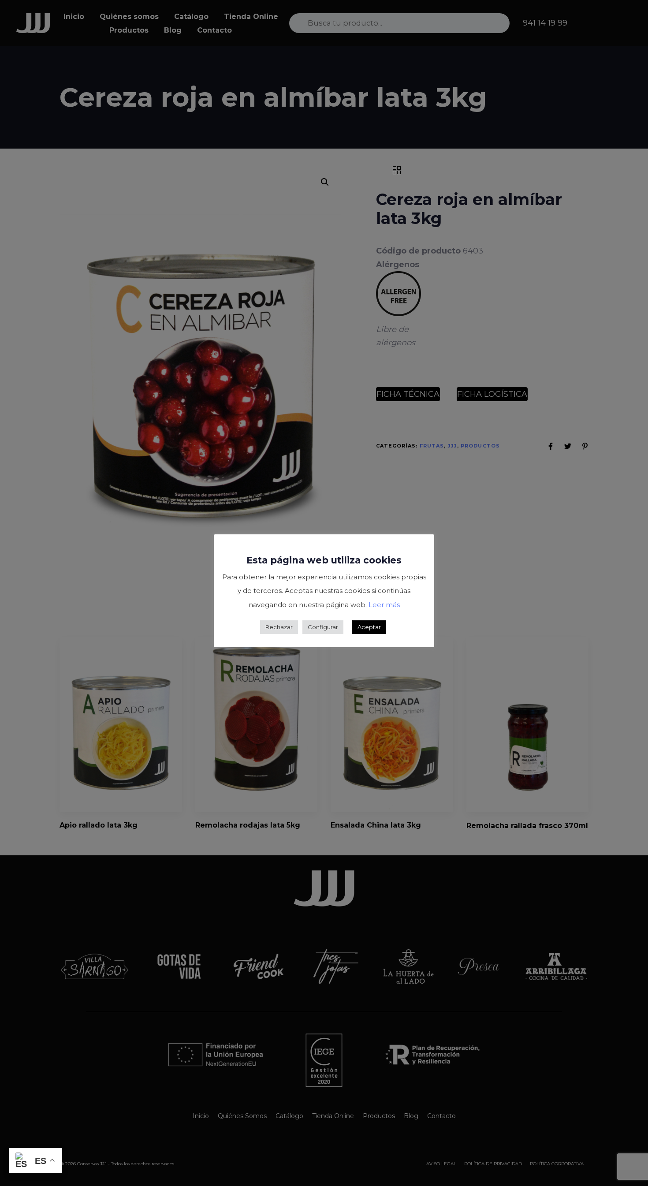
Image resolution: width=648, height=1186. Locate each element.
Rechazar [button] (279, 626)
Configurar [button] (323, 626)
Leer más (384, 604)
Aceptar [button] (369, 626)
